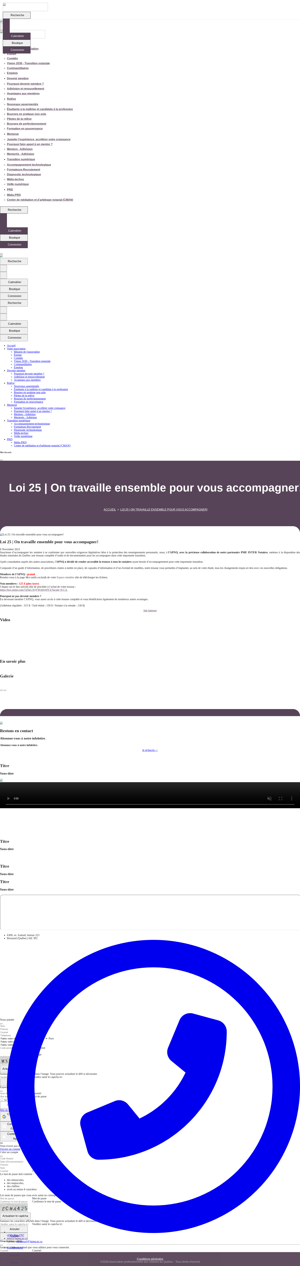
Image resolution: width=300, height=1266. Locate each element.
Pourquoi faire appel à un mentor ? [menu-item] (30, 144)
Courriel (36, 1250)
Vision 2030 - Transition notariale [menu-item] (28, 63)
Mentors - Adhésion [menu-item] (20, 149)
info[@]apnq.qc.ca (17, 1238)
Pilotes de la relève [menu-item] (19, 118)
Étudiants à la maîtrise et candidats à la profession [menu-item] (40, 109)
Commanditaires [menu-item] (18, 68)
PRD (10, 189)
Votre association (16, 348)
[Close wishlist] (1, 460)
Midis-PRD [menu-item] (14, 194)
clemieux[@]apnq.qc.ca (29, 1241)
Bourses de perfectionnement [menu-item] (26, 123)
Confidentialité (15, 1247)
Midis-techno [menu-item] (15, 179)
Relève (11, 98)
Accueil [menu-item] (11, 345)
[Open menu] (1, 250)
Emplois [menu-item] (12, 73)
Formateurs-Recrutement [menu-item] (23, 169)
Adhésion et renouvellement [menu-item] (25, 88)
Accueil (110, 509)
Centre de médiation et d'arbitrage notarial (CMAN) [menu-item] (40, 199)
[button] (150, 610)
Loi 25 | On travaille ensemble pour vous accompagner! (163, 509)
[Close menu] (1, 253)
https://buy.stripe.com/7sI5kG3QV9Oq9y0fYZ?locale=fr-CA (34, 589)
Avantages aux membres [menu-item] (23, 93)
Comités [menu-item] (12, 58)
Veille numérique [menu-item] (18, 184)
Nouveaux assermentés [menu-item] (22, 104)
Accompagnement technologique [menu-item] (29, 164)
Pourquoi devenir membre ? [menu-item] (25, 83)
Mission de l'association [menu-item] (27, 351)
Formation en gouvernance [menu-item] (25, 128)
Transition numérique (21, 159)
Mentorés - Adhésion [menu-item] (20, 153)
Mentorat (13, 134)
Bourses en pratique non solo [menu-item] (26, 114)
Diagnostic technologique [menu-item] (24, 174)
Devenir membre (18, 78)
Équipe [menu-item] (11, 53)
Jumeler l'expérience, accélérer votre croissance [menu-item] (38, 139)
